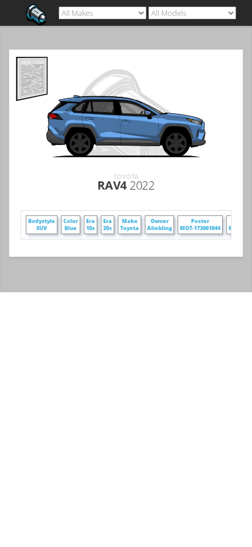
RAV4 (125, 185)
